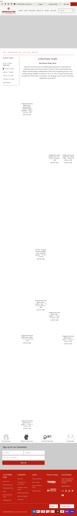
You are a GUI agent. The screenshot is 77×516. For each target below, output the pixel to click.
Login (67, 4)
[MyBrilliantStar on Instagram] (8, 4)
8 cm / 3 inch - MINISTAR (7, 64)
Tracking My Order (8, 488)
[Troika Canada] (52, 487)
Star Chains (6, 82)
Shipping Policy (7, 500)
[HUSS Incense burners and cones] (51, 491)
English (41, 4)
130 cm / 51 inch (8, 79)
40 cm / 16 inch (8, 72)
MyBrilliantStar (11, 512)
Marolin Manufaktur (23, 493)
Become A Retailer (22, 496)
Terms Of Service (36, 479)
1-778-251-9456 (20, 4)
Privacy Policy (36, 482)
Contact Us (20, 499)
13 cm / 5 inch (9, 69)
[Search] (72, 11)
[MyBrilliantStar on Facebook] (5, 4)
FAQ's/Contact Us (8, 485)
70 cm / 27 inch (8, 76)
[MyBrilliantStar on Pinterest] (11, 4)
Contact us (29, 4)
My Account (6, 481)
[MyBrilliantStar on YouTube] (14, 4)
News (4, 491)
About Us (20, 479)
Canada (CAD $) (53, 4)
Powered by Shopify (21, 512)
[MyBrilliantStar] (9, 10)
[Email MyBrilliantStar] (2, 4)
